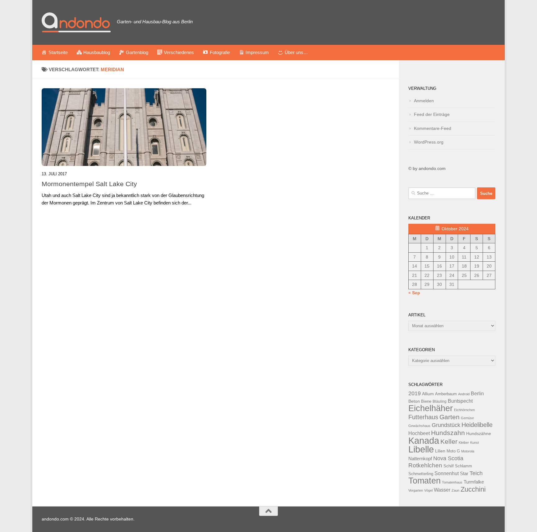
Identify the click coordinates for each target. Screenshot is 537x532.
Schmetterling (420, 474)
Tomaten (424, 480)
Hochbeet (419, 433)
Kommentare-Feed (432, 128)
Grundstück (446, 425)
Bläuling (440, 401)
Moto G (453, 451)
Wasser (442, 490)
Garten (449, 416)
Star (464, 473)
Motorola (467, 451)
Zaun (455, 490)
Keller (448, 441)
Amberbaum (446, 394)
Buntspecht (460, 401)
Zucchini (473, 489)
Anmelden (424, 100)
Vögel (428, 490)
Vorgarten (415, 490)
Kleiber (464, 442)
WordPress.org (428, 142)
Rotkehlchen (425, 465)
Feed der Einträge (432, 114)
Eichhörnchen (464, 410)
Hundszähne (478, 433)
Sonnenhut (446, 473)
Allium (428, 393)
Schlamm (463, 466)
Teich (476, 473)
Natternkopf (420, 458)
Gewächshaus (419, 426)
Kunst (474, 442)
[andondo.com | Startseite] (76, 22)
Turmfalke (474, 481)
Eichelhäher (430, 408)
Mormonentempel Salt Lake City (89, 183)
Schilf (448, 466)
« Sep (414, 292)
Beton (414, 401)
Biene (426, 401)
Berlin (477, 393)
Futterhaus (423, 417)
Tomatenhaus (452, 482)
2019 (414, 393)
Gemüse (467, 418)
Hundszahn (448, 433)
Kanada (423, 441)
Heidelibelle (477, 424)
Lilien (440, 451)
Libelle (421, 449)
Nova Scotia (448, 458)
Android (464, 394)
